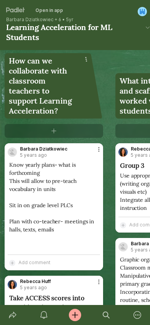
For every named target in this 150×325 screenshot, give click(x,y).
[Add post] (75, 315)
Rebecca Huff (35, 281)
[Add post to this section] (54, 131)
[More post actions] (94, 152)
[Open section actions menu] (86, 59)
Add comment (34, 262)
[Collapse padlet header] (147, 27)
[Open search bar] (106, 315)
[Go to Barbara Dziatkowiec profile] (12, 152)
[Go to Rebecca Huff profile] (12, 284)
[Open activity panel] (44, 315)
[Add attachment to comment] (12, 262)
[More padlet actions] (137, 315)
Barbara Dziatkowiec (29, 19)
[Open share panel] (12, 315)
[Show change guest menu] (142, 11)
